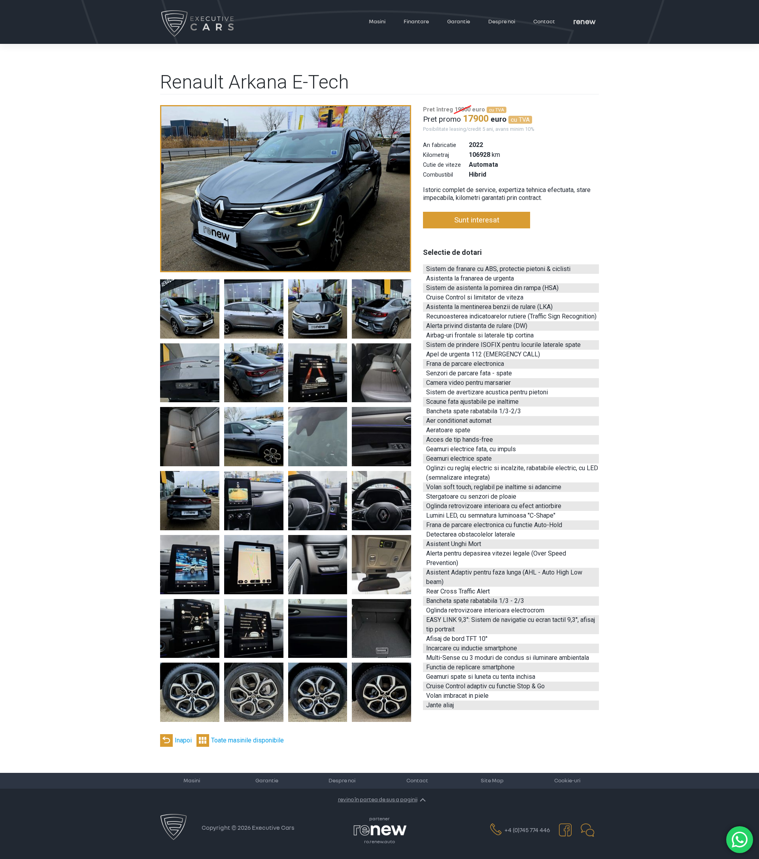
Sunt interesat (476, 220)
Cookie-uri (567, 781)
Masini (377, 21)
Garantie (458, 21)
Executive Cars (273, 828)
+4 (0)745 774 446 (527, 830)
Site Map (492, 781)
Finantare (416, 21)
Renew (584, 22)
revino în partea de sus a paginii (377, 799)
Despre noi (501, 21)
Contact (544, 21)
